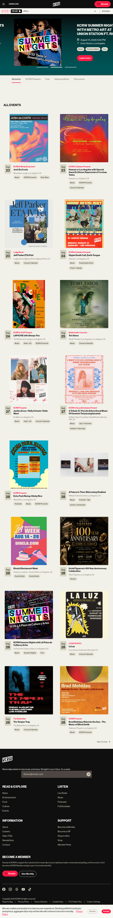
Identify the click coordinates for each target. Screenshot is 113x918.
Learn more (19, 58)
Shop (60, 840)
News (5, 793)
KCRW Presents (33, 79)
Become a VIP (64, 831)
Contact (6, 844)
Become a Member (66, 827)
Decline (92, 911)
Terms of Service (39, 902)
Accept (106, 911)
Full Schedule (64, 806)
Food (4, 802)
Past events (79, 79)
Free (39, 49)
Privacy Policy (22, 902)
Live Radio (62, 793)
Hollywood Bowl (61, 79)
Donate (104, 4)
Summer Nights (27, 49)
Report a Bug (7, 902)
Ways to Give (64, 836)
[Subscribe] (89, 774)
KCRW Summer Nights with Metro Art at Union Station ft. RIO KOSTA (31, 31)
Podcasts (62, 802)
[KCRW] (7, 761)
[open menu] (4, 4)
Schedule (106, 11)
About (5, 827)
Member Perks (64, 844)
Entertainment (9, 797)
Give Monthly (27, 874)
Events (5, 810)
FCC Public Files (74, 902)
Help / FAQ (7, 836)
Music (15, 49)
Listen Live (14, 4)
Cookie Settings (93, 902)
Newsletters (8, 840)
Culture (5, 806)
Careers (6, 831)
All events (16, 79)
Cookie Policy (56, 902)
